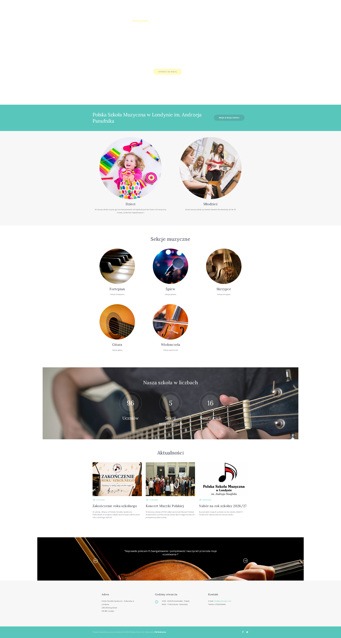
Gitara (117, 345)
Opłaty (190, 21)
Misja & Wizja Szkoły (229, 117)
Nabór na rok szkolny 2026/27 (223, 506)
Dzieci (130, 204)
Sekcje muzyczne (173, 21)
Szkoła (156, 21)
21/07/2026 (100, 500)
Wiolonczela (170, 345)
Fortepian (117, 289)
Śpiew (170, 289)
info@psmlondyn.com (222, 601)
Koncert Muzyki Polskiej (165, 506)
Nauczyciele (204, 21)
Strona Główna (140, 21)
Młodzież (210, 204)
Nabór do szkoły (224, 21)
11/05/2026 (153, 500)
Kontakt (241, 21)
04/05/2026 (206, 500)
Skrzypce (224, 289)
